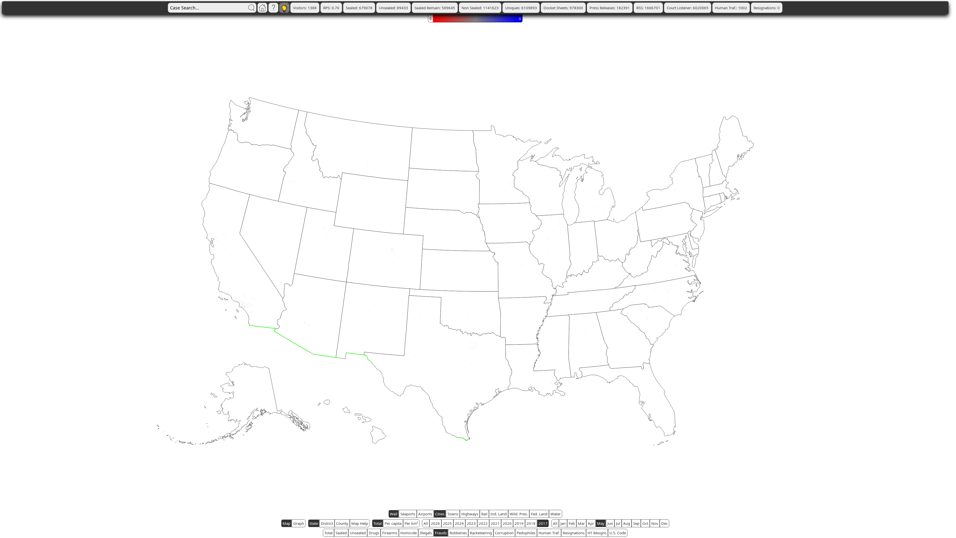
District (327, 523)
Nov (654, 523)
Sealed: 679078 (359, 7)
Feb (572, 523)
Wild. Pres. (519, 513)
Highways (469, 513)
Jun (610, 523)
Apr (591, 523)
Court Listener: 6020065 (688, 7)
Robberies (458, 532)
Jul (618, 523)
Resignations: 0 (767, 7)
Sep (636, 523)
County (342, 523)
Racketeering (481, 532)
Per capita (393, 523)
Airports (425, 513)
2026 (435, 523)
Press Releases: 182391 (610, 7)
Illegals (426, 532)
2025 (447, 523)
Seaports (407, 513)
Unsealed (358, 532)
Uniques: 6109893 (521, 7)
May (600, 523)
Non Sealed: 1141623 (480, 7)
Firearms (389, 532)
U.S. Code (617, 532)
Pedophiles (526, 532)
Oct (645, 523)
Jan (563, 523)
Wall (393, 513)
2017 (542, 523)
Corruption (504, 532)
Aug (626, 523)
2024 (459, 523)
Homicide (408, 532)
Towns (452, 513)
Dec (664, 523)
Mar (581, 523)
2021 (495, 523)
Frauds (441, 532)
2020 (507, 523)
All (425, 523)
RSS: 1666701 (648, 7)
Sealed (341, 532)
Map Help (359, 523)
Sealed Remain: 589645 (435, 7)
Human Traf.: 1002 (731, 7)
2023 (471, 523)
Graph (298, 523)
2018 (531, 523)
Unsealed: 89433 (393, 7)
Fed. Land (539, 513)
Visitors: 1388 (305, 7)
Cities (439, 513)
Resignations (574, 532)
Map (286, 523)
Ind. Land (498, 513)
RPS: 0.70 (331, 7)
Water (555, 513)
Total (377, 523)
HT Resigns (597, 532)
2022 (483, 523)
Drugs (374, 532)
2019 (519, 523)
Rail (484, 513)
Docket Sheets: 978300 (563, 7)
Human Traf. (549, 532)
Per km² (411, 523)
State (313, 523)
